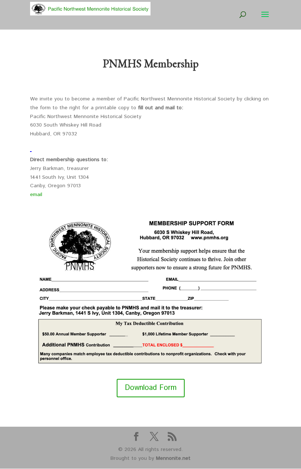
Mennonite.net (173, 458)
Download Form (151, 388)
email (36, 194)
